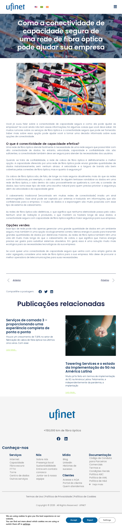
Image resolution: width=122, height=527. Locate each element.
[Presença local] (48, 462)
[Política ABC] (100, 474)
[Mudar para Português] (41, 7)
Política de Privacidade (58, 496)
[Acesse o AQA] (73, 479)
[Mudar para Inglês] (36, 7)
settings (26, 524)
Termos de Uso (34, 496)
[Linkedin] (74, 462)
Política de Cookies (85, 496)
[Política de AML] (100, 477)
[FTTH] (19, 469)
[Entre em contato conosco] (48, 470)
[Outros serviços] (19, 479)
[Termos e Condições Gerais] (100, 469)
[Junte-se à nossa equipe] (48, 477)
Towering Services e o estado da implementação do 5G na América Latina (90, 367)
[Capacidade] (19, 462)
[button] (89, 7)
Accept (73, 520)
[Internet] (19, 459)
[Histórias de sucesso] (74, 467)
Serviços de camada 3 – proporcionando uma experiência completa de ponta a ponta (27, 326)
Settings (107, 520)
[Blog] (74, 459)
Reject (90, 520)
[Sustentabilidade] (48, 465)
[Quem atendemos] (73, 486)
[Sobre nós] (48, 459)
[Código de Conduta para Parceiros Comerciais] (100, 461)
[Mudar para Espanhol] (47, 7)
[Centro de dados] (19, 475)
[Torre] (19, 472)
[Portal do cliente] (73, 483)
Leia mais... (11, 350)
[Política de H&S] (100, 481)
